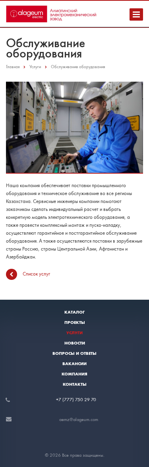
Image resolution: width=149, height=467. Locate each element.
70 (93, 399)
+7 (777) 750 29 (73, 399)
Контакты (75, 384)
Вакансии (74, 363)
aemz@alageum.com (78, 419)
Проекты (74, 322)
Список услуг (36, 273)
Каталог (74, 312)
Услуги (74, 332)
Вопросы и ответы (74, 353)
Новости (74, 343)
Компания (74, 374)
